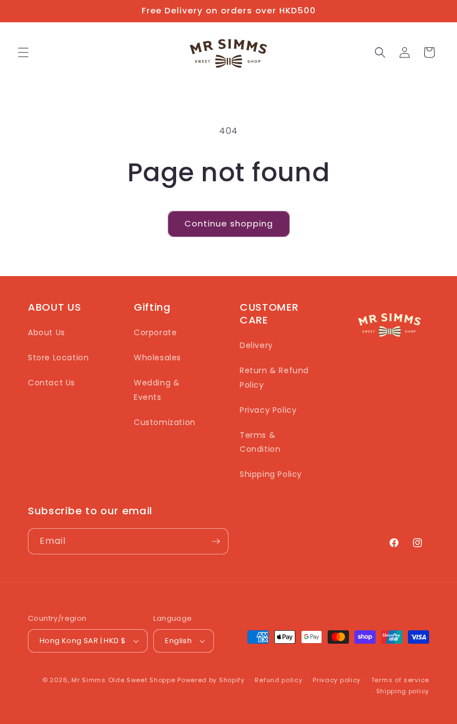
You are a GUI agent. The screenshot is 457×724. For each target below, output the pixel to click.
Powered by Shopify (211, 679)
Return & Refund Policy (274, 377)
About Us (46, 332)
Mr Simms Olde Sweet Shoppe (123, 679)
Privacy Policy (268, 410)
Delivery (256, 345)
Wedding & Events (156, 389)
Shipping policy (403, 691)
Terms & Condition (260, 442)
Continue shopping (228, 223)
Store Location (58, 357)
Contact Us (51, 382)
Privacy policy (337, 679)
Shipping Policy (271, 474)
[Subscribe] (215, 541)
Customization (165, 422)
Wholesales (157, 357)
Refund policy (278, 679)
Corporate (155, 332)
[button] (23, 52)
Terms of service (400, 679)
